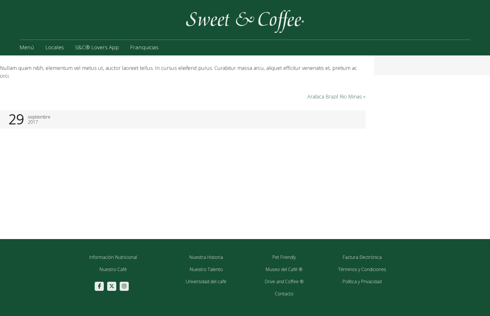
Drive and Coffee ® (284, 281)
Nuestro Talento (206, 269)
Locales (54, 47)
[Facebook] (99, 286)
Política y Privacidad (362, 281)
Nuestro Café (113, 269)
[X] (111, 286)
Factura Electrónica (362, 257)
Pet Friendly (284, 257)
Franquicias (144, 47)
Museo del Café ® (284, 269)
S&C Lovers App (97, 47)
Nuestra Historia (206, 257)
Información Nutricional (113, 257)
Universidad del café (206, 281)
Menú (27, 47)
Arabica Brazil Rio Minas (336, 96)
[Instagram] (124, 286)
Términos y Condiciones (362, 269)
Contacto (284, 294)
